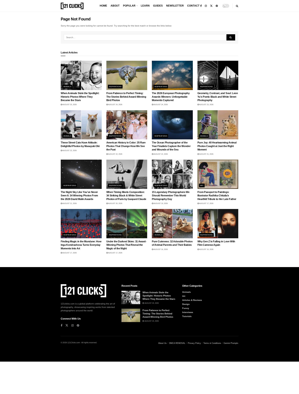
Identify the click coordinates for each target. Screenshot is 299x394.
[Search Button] (237, 6)
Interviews (187, 312)
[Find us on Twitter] (211, 6)
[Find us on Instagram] (206, 6)
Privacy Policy (194, 343)
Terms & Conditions (212, 343)
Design (186, 304)
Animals (67, 87)
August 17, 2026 (206, 203)
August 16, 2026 (160, 249)
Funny (185, 308)
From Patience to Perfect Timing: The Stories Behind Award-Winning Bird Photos (126, 97)
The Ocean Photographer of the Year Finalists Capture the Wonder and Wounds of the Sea (171, 146)
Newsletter (175, 5)
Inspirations (115, 87)
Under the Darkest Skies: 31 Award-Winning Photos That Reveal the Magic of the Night (126, 245)
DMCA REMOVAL (177, 343)
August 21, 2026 (206, 154)
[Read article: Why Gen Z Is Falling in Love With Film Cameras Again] (217, 223)
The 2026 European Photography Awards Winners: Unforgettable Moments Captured (171, 97)
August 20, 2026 (115, 203)
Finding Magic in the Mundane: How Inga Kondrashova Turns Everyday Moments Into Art (81, 245)
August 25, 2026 (69, 104)
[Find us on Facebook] (201, 6)
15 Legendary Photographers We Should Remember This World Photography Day (171, 195)
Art (202, 185)
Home (103, 5)
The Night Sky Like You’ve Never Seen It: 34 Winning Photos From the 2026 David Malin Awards (79, 195)
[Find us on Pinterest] (217, 6)
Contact (193, 5)
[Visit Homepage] (72, 6)
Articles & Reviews (192, 300)
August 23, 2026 (206, 104)
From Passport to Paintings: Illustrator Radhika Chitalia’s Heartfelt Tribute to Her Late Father (216, 195)
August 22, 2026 (69, 150)
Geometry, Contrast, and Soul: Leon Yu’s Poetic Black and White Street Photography (217, 97)
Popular (129, 5)
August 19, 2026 (160, 203)
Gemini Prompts (231, 343)
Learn (145, 5)
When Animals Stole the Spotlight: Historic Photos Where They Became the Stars (80, 97)
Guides (158, 5)
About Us (162, 343)
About (115, 5)
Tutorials (187, 316)
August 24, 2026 (115, 104)
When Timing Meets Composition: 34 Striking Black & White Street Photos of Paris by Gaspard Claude (126, 195)
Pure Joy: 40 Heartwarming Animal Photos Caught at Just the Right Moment (217, 146)
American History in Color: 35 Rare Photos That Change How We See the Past (126, 146)
